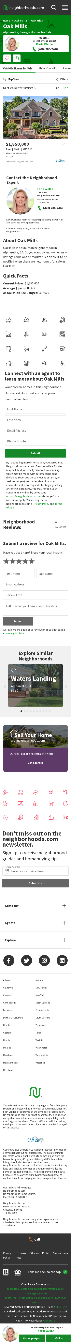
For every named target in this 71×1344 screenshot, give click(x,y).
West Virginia (42, 1055)
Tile (56, 87)
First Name (14, 409)
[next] (64, 117)
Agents (10, 923)
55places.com (60, 1253)
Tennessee (41, 1025)
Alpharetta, (11, 32)
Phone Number (17, 441)
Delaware (8, 1010)
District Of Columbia (13, 1017)
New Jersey (41, 987)
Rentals (46, 1253)
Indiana (7, 1047)
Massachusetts (10, 1062)
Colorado (7, 995)
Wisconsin (41, 1062)
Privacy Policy (41, 504)
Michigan (8, 1070)
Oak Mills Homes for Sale (17, 68)
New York (40, 995)
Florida (6, 1025)
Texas (38, 1032)
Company (12, 906)
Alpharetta (20, 20)
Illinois (6, 1040)
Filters (64, 79)
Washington (42, 1047)
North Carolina (43, 1002)
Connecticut (9, 1002)
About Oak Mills (48, 68)
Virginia (39, 1040)
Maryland (8, 1055)
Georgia (25, 32)
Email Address (16, 430)
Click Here (61, 1307)
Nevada (40, 980)
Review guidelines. (14, 633)
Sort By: (8, 87)
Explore (10, 940)
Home (6, 20)
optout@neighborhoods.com (23, 496)
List (65, 87)
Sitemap (34, 1253)
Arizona (7, 980)
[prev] (7, 117)
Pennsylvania (42, 1010)
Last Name (14, 419)
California (8, 987)
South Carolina (43, 1017)
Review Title (14, 594)
